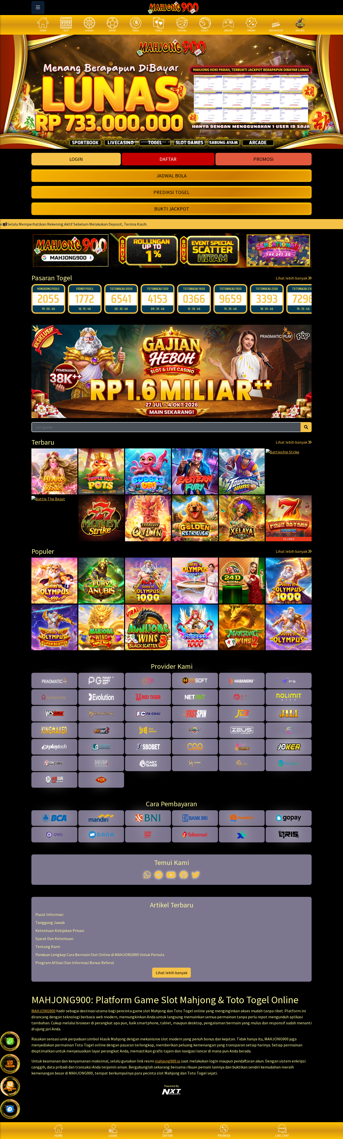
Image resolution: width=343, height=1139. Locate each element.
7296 (267, 298)
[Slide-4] (162, 142)
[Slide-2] (144, 142)
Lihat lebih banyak (292, 278)
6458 (303, 298)
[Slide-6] (180, 142)
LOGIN (76, 159)
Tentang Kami (47, 946)
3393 (230, 298)
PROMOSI (263, 159)
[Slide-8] (198, 142)
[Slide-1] (135, 142)
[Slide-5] (171, 142)
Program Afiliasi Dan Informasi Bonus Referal (74, 962)
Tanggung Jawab (50, 922)
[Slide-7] (189, 142)
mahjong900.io (167, 1060)
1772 (48, 298)
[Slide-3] (153, 142)
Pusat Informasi (49, 914)
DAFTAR (168, 159)
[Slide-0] (126, 142)
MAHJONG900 (43, 1010)
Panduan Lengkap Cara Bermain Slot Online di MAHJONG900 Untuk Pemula (99, 954)
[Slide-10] (216, 142)
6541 (85, 298)
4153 (121, 298)
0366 (157, 298)
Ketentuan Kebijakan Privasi (59, 930)
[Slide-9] (207, 142)
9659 (194, 298)
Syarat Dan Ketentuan (54, 938)
